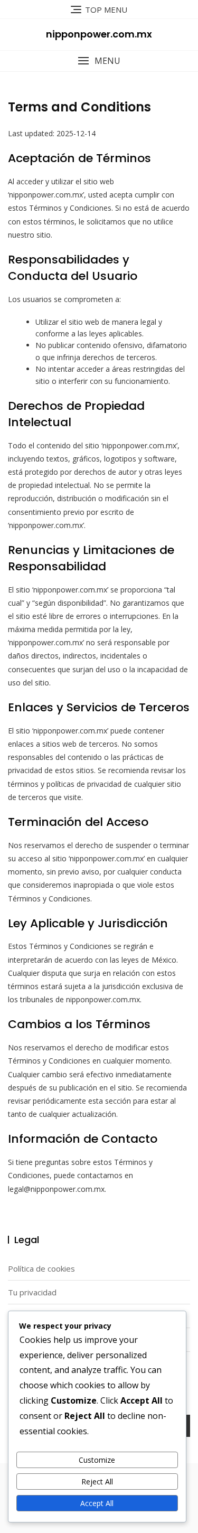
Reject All (97, 1481)
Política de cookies (41, 1268)
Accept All (97, 1503)
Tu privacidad (32, 1292)
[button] (99, 61)
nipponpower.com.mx (99, 34)
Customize (97, 1460)
